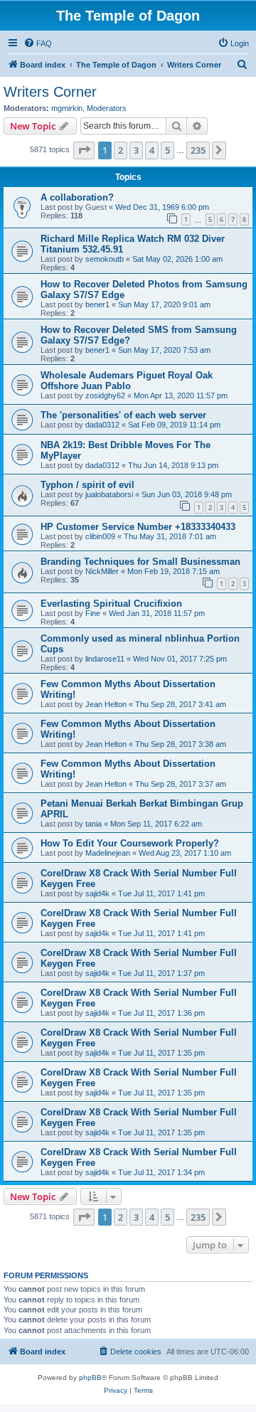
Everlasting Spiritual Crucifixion (111, 603)
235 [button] (198, 150)
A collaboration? (77, 197)
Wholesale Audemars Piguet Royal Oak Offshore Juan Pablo (127, 380)
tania (93, 823)
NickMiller (102, 571)
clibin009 (100, 536)
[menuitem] (37, 43)
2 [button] (120, 150)
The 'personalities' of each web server (123, 415)
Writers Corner (50, 92)
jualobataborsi (109, 494)
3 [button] (136, 150)
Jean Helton (106, 704)
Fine (92, 613)
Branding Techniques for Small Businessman (140, 561)
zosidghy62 (105, 395)
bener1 (97, 304)
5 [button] (167, 150)
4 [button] (151, 150)
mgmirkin (66, 108)
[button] (84, 150)
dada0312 (102, 424)
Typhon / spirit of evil (87, 484)
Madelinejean (107, 853)
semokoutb (104, 259)
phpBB (90, 1377)
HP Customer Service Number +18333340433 (138, 526)
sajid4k (97, 893)
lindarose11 (104, 658)
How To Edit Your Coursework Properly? (130, 843)
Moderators (107, 108)
